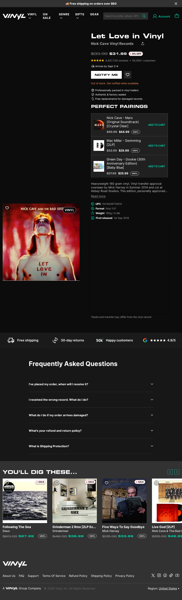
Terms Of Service (53, 576)
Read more (98, 196)
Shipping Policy (101, 576)
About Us (9, 576)
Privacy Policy (124, 576)
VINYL (32, 14)
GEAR (94, 14)
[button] (170, 471)
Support (33, 576)
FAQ (21, 576)
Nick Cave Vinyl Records (112, 43)
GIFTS (79, 14)
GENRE (64, 14)
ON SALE (47, 16)
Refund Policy (78, 576)
